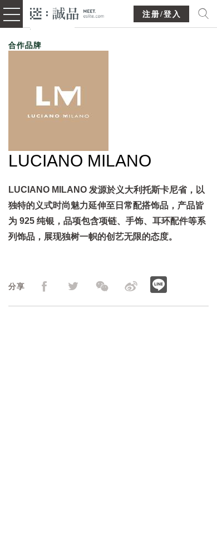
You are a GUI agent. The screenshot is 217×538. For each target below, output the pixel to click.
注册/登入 (161, 14)
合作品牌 (25, 45)
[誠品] (67, 12)
